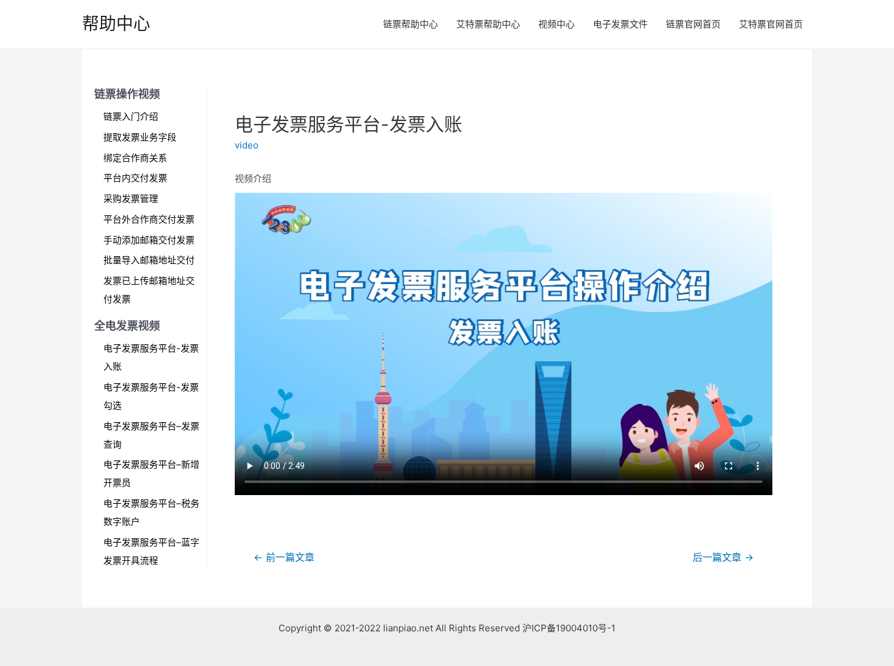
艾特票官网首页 (771, 24)
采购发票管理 (130, 198)
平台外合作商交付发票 (149, 219)
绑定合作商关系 (135, 158)
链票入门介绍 (130, 116)
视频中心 (556, 24)
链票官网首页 (693, 24)
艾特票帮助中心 (488, 24)
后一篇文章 (723, 557)
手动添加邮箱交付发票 (149, 240)
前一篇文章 (284, 557)
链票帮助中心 (410, 24)
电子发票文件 (620, 24)
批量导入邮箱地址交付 (149, 260)
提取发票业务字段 (139, 137)
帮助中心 (116, 23)
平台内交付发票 (135, 178)
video (246, 145)
